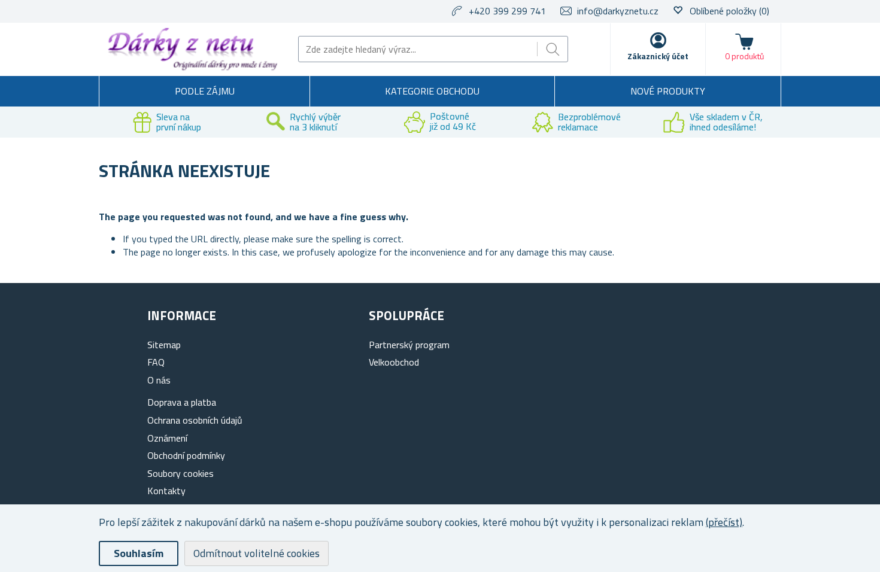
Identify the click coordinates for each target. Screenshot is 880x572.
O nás (159, 380)
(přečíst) (724, 522)
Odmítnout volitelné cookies (256, 553)
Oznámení (167, 438)
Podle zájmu (205, 91)
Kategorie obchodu (432, 91)
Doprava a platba (181, 402)
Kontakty (166, 490)
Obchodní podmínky (186, 455)
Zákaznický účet (657, 56)
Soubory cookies (180, 473)
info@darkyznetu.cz (618, 11)
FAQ (156, 362)
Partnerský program (409, 344)
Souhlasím (138, 553)
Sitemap (164, 344)
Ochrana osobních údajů (194, 420)
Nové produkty (667, 91)
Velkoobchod (394, 362)
